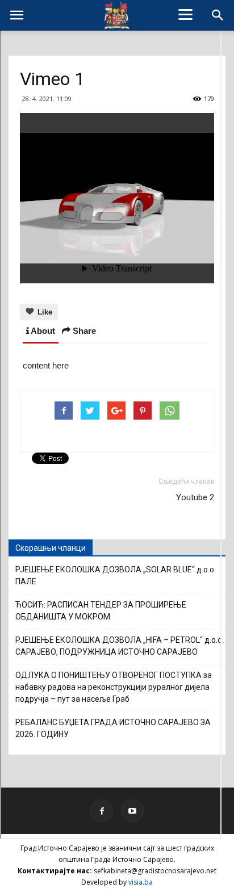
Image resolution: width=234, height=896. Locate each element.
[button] (218, 15)
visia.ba (140, 882)
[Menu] (185, 14)
